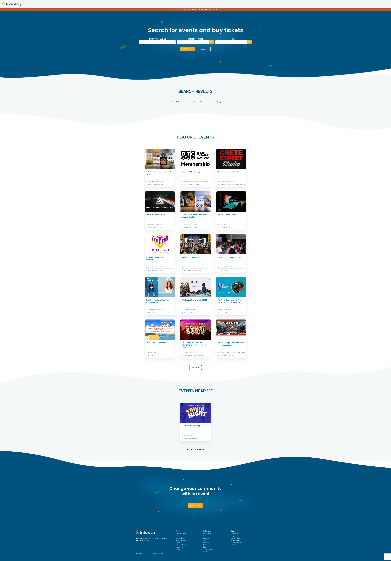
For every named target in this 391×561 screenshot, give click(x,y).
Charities (206, 536)
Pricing (178, 542)
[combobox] (195, 42)
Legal (147, 554)
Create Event (195, 506)
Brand (233, 545)
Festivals (206, 542)
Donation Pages (181, 540)
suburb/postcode (195, 39)
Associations (207, 533)
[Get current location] (211, 42)
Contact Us (234, 533)
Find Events (187, 49)
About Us (139, 554)
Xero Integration (236, 542)
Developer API (235, 540)
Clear (203, 49)
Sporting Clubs (208, 549)
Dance (205, 540)
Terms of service (157, 554)
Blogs (232, 536)
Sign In (178, 549)
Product (178, 536)
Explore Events (181, 533)
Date (233, 39)
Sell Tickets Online (182, 545)
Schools (206, 547)
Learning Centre (236, 538)
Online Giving (180, 538)
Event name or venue (157, 39)
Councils (206, 538)
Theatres (206, 551)
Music (205, 545)
